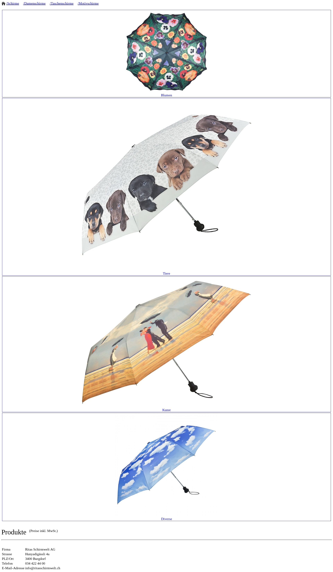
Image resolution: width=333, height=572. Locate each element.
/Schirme (12, 3)
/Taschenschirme (62, 3)
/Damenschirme (34, 3)
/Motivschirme (88, 3)
